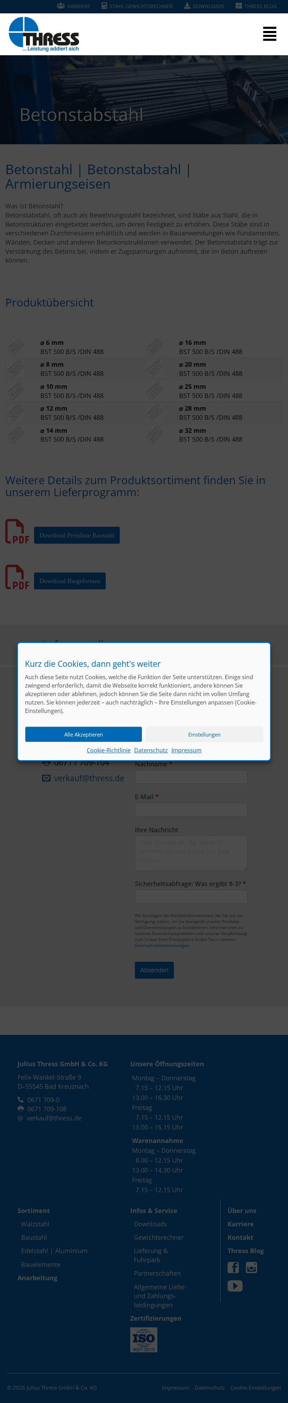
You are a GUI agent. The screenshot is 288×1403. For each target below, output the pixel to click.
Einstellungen (204, 734)
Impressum (186, 750)
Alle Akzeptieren (83, 734)
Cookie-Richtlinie (109, 750)
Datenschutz (151, 750)
